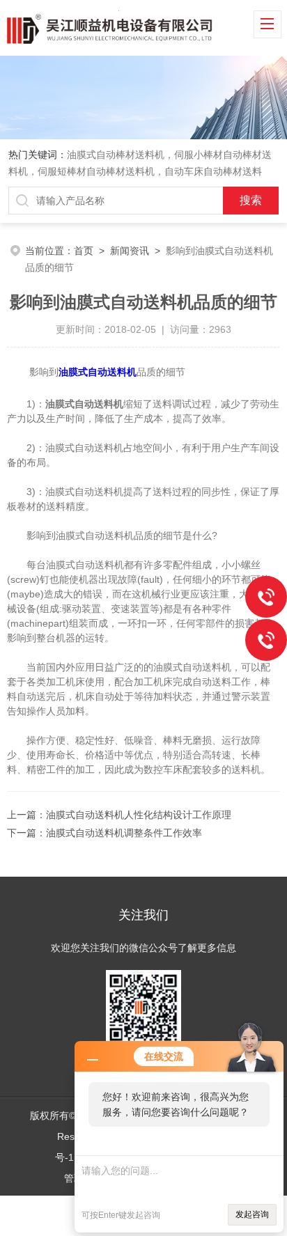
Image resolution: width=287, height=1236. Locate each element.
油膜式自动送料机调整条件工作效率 (124, 832)
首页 (83, 250)
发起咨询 (252, 1214)
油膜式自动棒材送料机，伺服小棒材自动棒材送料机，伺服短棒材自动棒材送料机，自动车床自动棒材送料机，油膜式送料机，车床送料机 (140, 171)
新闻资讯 (129, 250)
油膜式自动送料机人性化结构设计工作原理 (138, 814)
